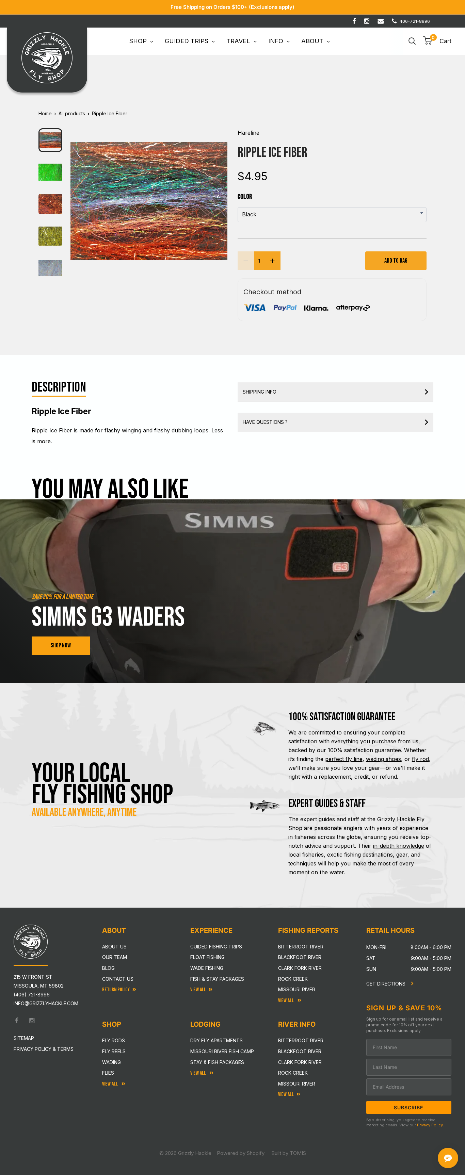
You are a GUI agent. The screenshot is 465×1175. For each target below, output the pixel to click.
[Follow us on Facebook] (354, 21)
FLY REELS (114, 1051)
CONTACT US (117, 979)
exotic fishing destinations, (361, 854)
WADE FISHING (206, 968)
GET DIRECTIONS (386, 984)
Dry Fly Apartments (216, 1040)
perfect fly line (344, 759)
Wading (111, 1062)
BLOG (108, 968)
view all (198, 990)
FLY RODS (113, 1040)
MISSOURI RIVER (296, 1084)
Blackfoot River (299, 957)
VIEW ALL (198, 1073)
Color (245, 197)
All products (72, 113)
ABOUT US (114, 946)
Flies (108, 1073)
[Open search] (412, 41)
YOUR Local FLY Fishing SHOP (102, 784)
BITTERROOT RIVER (300, 1040)
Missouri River (296, 989)
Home (45, 113)
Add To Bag (395, 260)
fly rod (420, 759)
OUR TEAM (114, 957)
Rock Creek (293, 979)
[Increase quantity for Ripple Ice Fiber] (272, 260)
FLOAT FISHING (207, 957)
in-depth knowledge (398, 845)
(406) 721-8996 (32, 994)
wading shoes (383, 759)
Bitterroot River (300, 946)
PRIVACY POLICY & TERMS (44, 1049)
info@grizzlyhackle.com (46, 1003)
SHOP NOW (61, 645)
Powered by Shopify (240, 1153)
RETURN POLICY (116, 990)
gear (401, 854)
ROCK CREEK (293, 1073)
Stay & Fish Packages (217, 1062)
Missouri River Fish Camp (222, 1051)
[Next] (217, 195)
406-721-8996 (415, 21)
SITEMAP (24, 1038)
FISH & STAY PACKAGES (217, 979)
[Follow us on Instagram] (367, 21)
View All (110, 1084)
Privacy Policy (430, 1125)
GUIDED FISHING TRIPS (216, 946)
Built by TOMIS (288, 1153)
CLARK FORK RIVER (300, 1062)
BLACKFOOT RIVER (299, 1051)
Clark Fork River (300, 968)
